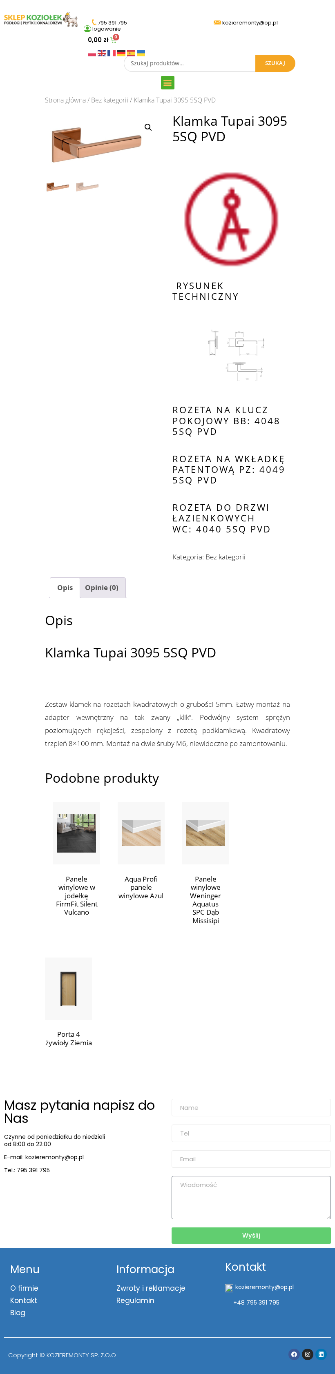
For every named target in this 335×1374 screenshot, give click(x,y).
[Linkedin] (321, 1354)
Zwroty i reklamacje (150, 1288)
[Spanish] (132, 52)
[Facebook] (294, 1354)
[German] (122, 52)
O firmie (24, 1288)
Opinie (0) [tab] (101, 587)
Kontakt (23, 1300)
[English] (102, 52)
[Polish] (93, 52)
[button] (167, 82)
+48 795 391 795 (256, 1302)
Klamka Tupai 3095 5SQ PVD (130, 652)
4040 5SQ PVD (233, 529)
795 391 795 (33, 1170)
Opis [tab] (65, 587)
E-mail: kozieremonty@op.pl (44, 1157)
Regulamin (135, 1300)
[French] (112, 52)
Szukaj (275, 63)
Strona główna (65, 100)
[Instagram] (307, 1354)
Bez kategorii (109, 100)
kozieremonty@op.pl (38, 1191)
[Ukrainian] (141, 52)
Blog (17, 1313)
